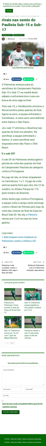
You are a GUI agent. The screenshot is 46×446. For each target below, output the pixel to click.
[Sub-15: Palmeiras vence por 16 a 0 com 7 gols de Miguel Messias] (13, 322)
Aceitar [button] (9, 11)
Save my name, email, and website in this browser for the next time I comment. (22, 405)
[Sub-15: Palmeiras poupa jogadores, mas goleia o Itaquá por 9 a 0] (33, 294)
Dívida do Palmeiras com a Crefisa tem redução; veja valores (35, 267)
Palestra (32, 214)
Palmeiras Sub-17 (7, 35)
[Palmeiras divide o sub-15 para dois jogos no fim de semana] (33, 322)
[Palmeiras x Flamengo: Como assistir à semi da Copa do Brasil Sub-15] (13, 294)
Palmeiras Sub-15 (19, 35)
